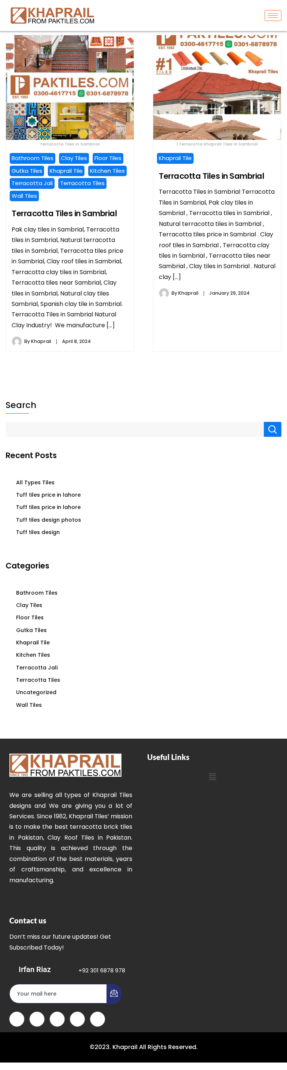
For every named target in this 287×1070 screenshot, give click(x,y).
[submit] (114, 994)
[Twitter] (37, 1019)
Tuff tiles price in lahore (48, 495)
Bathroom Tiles (32, 158)
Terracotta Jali (32, 183)
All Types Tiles (35, 482)
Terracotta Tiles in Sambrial (64, 213)
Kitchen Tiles (107, 171)
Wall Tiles (24, 196)
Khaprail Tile (66, 171)
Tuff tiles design (38, 532)
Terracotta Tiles (82, 183)
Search (21, 405)
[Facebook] (16, 1019)
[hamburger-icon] (273, 15)
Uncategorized (36, 692)
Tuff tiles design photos (48, 520)
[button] (212, 777)
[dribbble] (77, 1019)
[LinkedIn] (57, 1019)
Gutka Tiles (27, 171)
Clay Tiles (74, 158)
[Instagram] (97, 1019)
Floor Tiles (108, 158)
